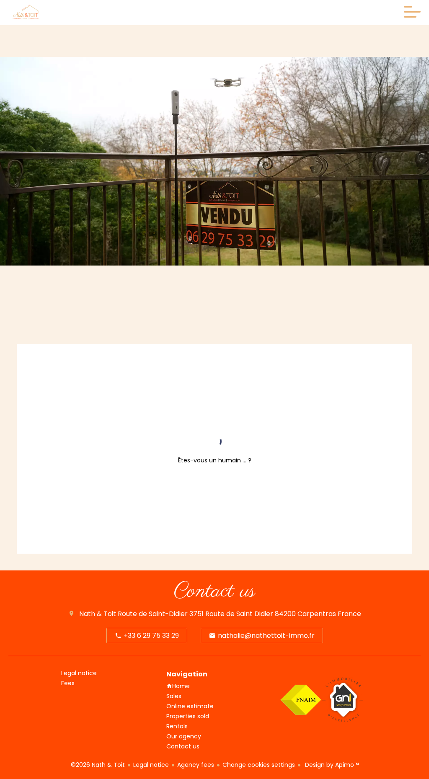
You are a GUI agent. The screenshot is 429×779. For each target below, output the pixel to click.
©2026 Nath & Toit (98, 765)
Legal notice (151, 765)
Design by (331, 765)
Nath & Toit (97, 614)
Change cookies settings (258, 765)
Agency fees (195, 765)
